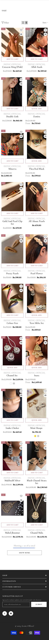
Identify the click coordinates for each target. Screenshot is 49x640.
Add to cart (12, 59)
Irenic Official (12, 64)
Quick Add (37, 109)
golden (11, 383)
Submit (39, 604)
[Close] (42, 628)
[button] (23, 22)
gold (35, 436)
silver (14, 383)
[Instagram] (11, 613)
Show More (24, 553)
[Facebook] (4, 613)
